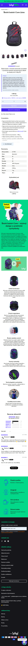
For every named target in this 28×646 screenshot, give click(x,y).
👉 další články (5, 605)
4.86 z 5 (17, 417)
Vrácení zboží (4, 556)
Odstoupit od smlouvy (14, 581)
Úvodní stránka (4, 9)
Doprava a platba (5, 562)
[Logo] (14, 5)
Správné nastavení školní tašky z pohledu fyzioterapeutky (11, 601)
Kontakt (3, 577)
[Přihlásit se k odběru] (25, 528)
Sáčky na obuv (4, 619)
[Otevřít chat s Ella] (24, 642)
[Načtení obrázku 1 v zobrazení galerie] (3, 56)
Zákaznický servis (5, 553)
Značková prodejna (6, 571)
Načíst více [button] (14, 467)
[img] (4, 435)
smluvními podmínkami (8, 532)
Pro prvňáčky (4, 626)
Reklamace (4, 559)
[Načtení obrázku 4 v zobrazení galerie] (17, 56)
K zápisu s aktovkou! (6, 590)
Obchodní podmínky (6, 550)
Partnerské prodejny (6, 568)
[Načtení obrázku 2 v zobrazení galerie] (8, 56)
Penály (2, 622)
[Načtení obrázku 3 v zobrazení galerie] (13, 56)
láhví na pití (20, 131)
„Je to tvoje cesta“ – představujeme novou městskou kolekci (14, 597)
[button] (26, 5)
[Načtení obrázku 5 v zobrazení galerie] (22, 56)
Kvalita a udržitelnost (6, 574)
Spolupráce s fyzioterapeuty (8, 593)
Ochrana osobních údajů (7, 565)
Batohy (3, 616)
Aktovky (3, 613)
